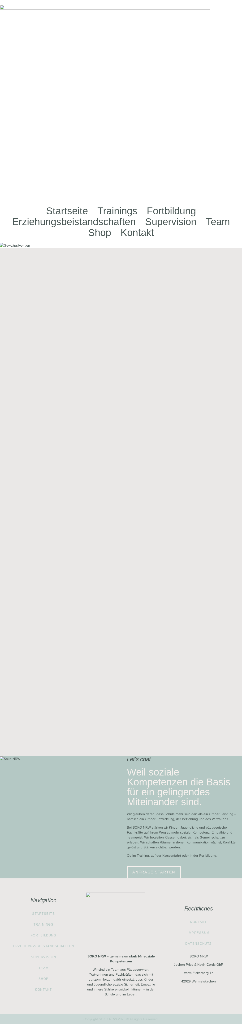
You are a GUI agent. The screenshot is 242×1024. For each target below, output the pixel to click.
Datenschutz (198, 943)
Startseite (67, 211)
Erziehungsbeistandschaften (74, 221)
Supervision (170, 221)
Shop (99, 232)
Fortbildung (171, 211)
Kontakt (137, 232)
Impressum (198, 933)
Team (218, 221)
